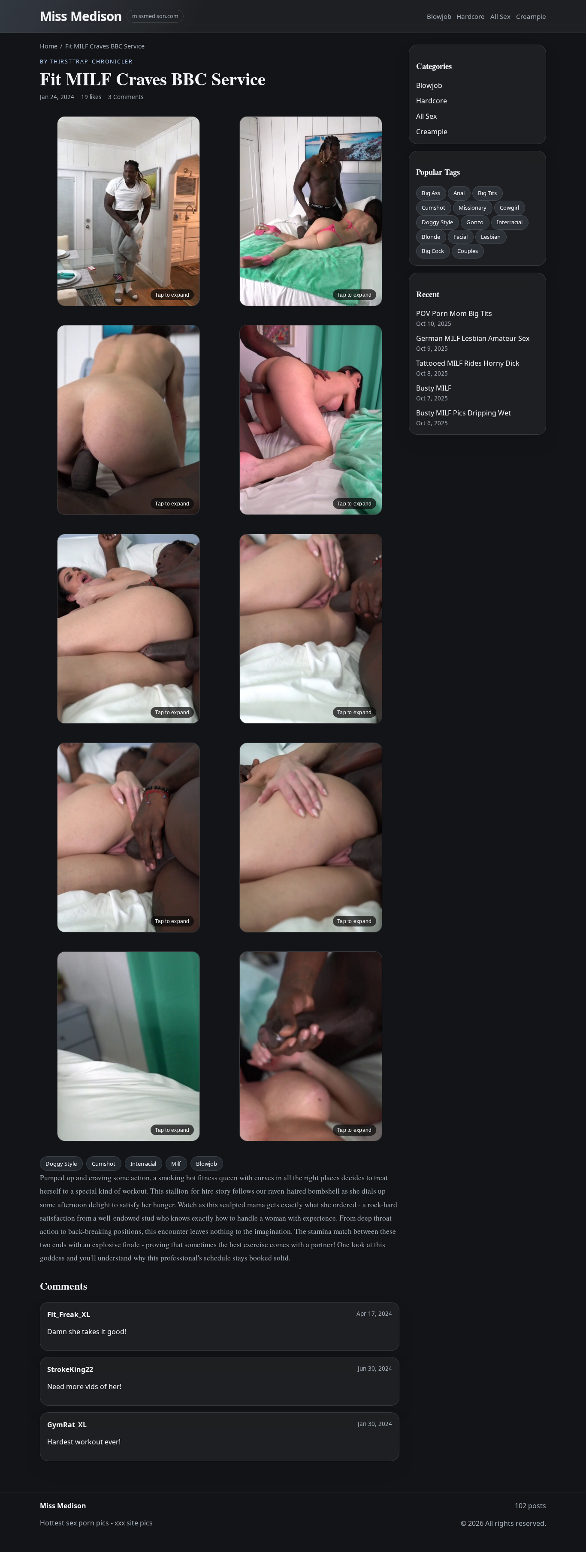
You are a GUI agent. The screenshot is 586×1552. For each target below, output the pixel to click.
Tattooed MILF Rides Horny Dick (468, 363)
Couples (467, 251)
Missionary (472, 207)
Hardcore (470, 16)
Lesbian (491, 237)
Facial (460, 237)
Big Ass (431, 193)
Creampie (531, 16)
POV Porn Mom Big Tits (454, 313)
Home (48, 46)
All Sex (500, 16)
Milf (176, 1163)
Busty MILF (433, 388)
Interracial (143, 1163)
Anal (459, 193)
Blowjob (439, 16)
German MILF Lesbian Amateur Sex (472, 338)
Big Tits (487, 193)
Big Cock (433, 251)
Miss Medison (80, 16)
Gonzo (474, 222)
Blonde (431, 237)
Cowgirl (509, 207)
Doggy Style (61, 1163)
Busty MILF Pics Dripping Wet (463, 413)
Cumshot (103, 1163)
